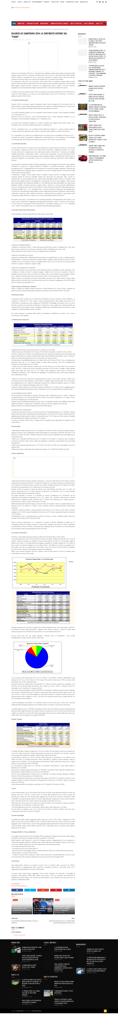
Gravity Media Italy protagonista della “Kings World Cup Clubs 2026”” (97, 128)
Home (14, 23)
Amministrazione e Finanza (59, 23)
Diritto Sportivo (76, 23)
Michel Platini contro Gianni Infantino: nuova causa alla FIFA (64, 983)
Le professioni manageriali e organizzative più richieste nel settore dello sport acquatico (96, 960)
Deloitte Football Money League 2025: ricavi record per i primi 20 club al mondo (97, 138)
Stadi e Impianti (89, 23)
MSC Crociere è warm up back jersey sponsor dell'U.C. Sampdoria (63, 908)
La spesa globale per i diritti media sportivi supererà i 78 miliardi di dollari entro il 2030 (32, 982)
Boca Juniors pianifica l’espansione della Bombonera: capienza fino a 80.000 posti (63, 967)
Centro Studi (55, 2)
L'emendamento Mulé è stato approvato (63, 992)
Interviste (47, 2)
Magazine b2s (84, 2)
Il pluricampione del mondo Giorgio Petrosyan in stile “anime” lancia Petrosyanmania (97, 108)
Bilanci (62, 2)
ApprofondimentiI (37, 2)
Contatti (19, 2)
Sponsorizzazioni (32, 23)
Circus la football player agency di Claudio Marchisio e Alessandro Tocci (64, 1001)
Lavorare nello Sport (72, 2)
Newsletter (27, 2)
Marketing (21, 23)
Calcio (36, 900)
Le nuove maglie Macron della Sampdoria (42, 909)
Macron (15, 900)
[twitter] (100, 2)
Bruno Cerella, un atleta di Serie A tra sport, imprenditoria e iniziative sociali (97, 42)
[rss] (106, 2)
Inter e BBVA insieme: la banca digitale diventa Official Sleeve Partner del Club (96, 98)
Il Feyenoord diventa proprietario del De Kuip (62, 948)
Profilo (13, 2)
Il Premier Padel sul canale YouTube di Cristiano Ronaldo (31, 993)
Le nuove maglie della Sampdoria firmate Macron (22, 909)
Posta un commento (19, 935)
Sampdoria (28, 40)
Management (44, 23)
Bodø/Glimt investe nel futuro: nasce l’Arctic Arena (64, 957)
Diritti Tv (99, 23)
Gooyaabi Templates (36, 1011)
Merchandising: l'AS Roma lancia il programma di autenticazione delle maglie (97, 159)
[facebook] (97, 2)
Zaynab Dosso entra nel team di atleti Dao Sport (31, 948)
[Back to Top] (105, 1011)
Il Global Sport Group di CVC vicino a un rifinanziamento (96, 970)
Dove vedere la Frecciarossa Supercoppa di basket (31, 1001)
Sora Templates (20, 1011)
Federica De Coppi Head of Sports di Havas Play (95, 950)
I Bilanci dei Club (19, 40)
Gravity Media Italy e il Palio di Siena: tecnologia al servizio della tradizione (97, 118)
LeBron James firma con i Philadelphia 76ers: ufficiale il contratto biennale (97, 149)
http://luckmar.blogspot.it (19, 886)
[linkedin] (103, 2)
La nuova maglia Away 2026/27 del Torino (29, 966)
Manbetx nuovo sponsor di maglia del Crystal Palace (97, 88)
